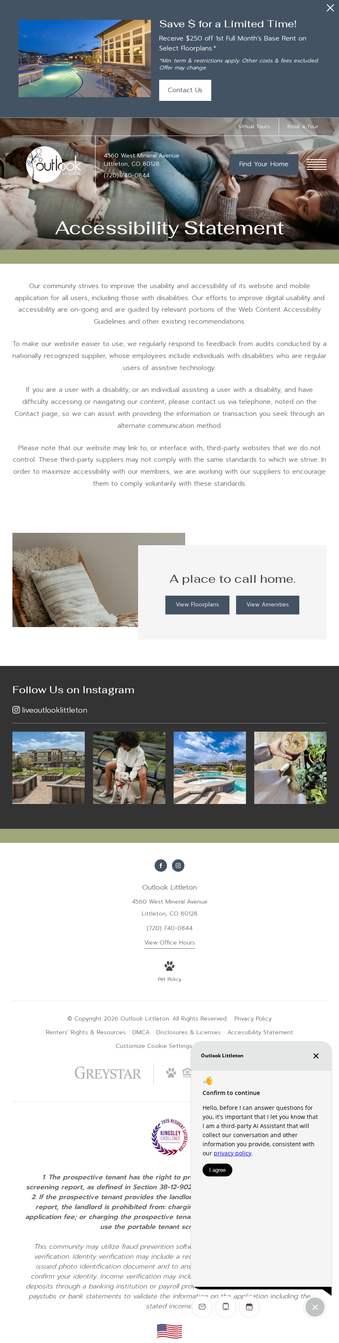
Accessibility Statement (260, 1032)
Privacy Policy (253, 1018)
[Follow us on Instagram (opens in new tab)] (178, 865)
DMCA (141, 1032)
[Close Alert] (330, 10)
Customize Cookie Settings (154, 1046)
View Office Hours (169, 942)
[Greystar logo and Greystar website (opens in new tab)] (108, 1077)
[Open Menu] (317, 164)
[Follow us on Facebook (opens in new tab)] (161, 865)
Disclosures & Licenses (188, 1032)
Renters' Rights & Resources (86, 1032)
